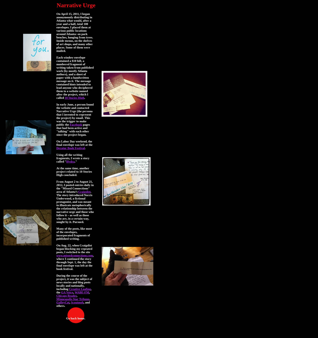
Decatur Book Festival (70, 148)
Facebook (76, 124)
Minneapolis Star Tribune (72, 299)
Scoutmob (77, 302)
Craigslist (84, 191)
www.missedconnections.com (74, 255)
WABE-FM (82, 292)
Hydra (70, 161)
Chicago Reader (66, 295)
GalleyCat (62, 302)
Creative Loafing (80, 289)
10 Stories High (74, 97)
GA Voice (67, 292)
